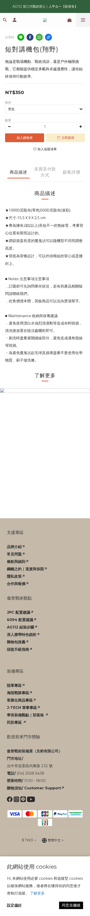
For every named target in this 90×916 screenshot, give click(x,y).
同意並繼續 (71, 905)
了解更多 (37, 893)
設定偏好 (14, 905)
